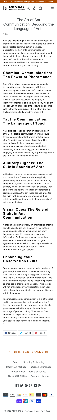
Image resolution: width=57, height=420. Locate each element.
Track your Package (16, 366)
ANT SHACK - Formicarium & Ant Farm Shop (31, 411)
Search (16, 362)
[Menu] (52, 8)
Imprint (45, 376)
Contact (35, 376)
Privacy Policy (18, 371)
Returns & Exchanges (40, 366)
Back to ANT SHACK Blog (30, 351)
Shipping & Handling (33, 362)
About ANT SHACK (17, 376)
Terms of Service (37, 371)
